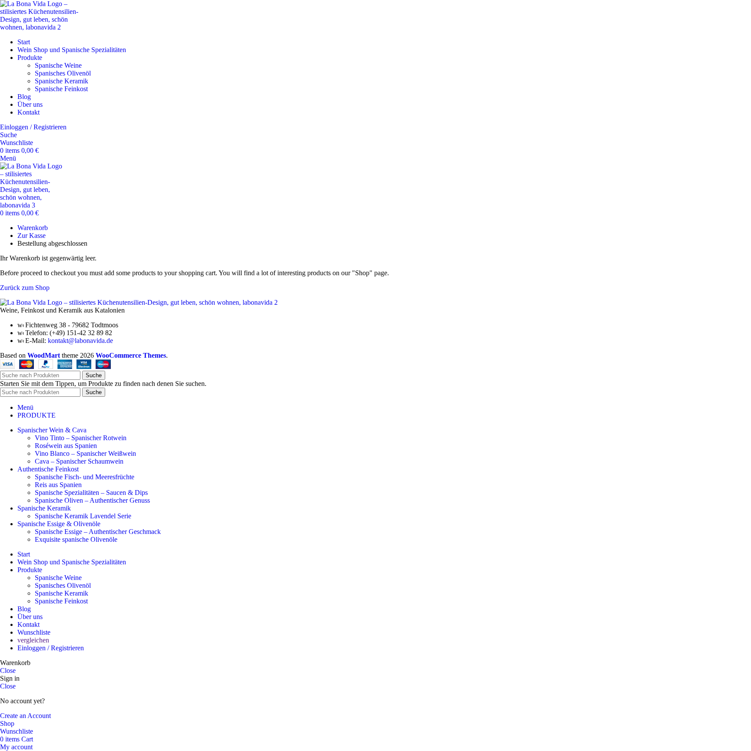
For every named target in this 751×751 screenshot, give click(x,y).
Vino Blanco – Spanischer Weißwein (85, 453)
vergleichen (33, 640)
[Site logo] (43, 27)
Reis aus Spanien (58, 484)
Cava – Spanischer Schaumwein (79, 461)
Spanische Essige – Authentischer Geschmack (98, 531)
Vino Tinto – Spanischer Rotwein (80, 437)
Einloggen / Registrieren (50, 648)
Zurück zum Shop (25, 287)
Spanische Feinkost (61, 88)
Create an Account (25, 715)
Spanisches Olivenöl (63, 73)
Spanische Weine (58, 65)
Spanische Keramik (61, 81)
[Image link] (139, 302)
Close (8, 670)
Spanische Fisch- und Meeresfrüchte (84, 477)
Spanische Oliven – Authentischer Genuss (92, 500)
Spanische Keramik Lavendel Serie (83, 516)
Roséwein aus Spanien (66, 445)
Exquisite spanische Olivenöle (76, 539)
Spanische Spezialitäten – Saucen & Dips (91, 492)
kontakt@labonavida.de (80, 340)
